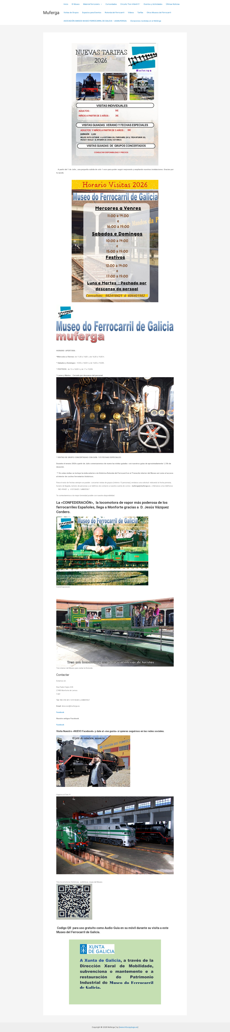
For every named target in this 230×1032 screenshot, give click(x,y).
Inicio (66, 4)
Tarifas (140, 12)
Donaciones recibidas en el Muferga (145, 21)
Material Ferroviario (91, 4)
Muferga (51, 12)
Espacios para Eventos (91, 12)
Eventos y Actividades (153, 4)
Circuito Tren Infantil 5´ (130, 4)
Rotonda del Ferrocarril (114, 12)
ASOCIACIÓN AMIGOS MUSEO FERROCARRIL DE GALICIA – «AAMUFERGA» (95, 21)
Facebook (60, 712)
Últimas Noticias (173, 4)
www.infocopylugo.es (128, 1027)
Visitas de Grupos (71, 12)
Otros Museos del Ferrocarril (159, 12)
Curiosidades (111, 4)
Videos (131, 12)
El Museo (76, 4)
